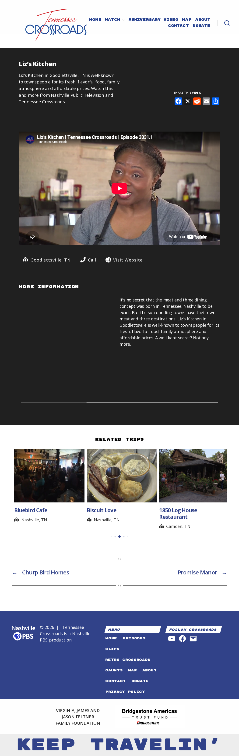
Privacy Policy (125, 692)
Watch (112, 20)
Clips (112, 649)
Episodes (134, 638)
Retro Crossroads (127, 660)
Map (187, 20)
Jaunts (114, 670)
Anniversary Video (153, 20)
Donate (201, 26)
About (202, 20)
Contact (178, 26)
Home (95, 20)
